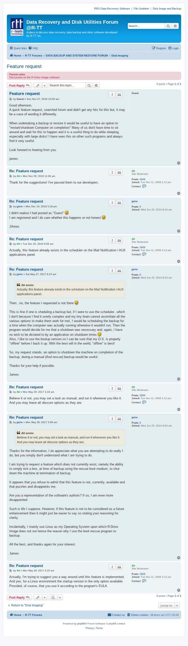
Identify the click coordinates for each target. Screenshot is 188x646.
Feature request (24, 66)
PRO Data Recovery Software (112, 8)
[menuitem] (33, 48)
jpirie (135, 201)
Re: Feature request (26, 171)
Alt (133, 171)
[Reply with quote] (119, 95)
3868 (142, 179)
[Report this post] (112, 95)
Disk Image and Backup (167, 8)
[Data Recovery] (17, 26)
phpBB (81, 623)
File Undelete (141, 8)
